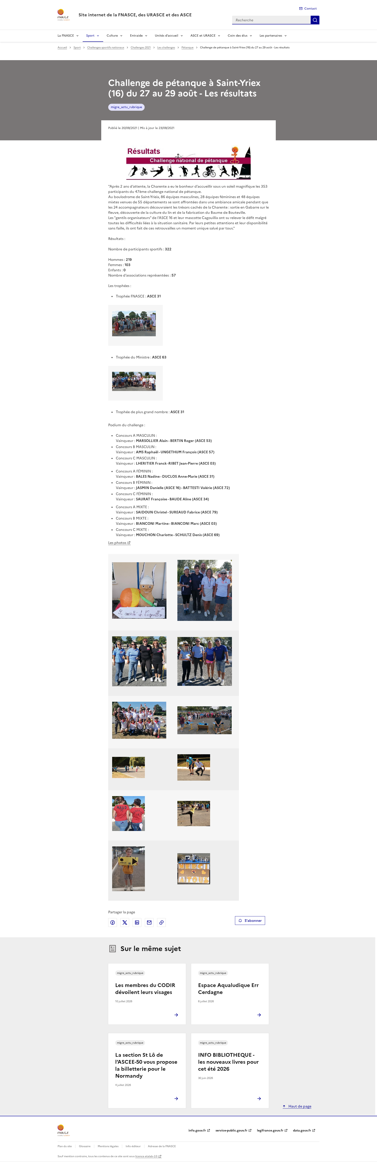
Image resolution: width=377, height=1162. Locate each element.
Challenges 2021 (141, 47)
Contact (310, 8)
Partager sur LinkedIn (137, 922)
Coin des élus (237, 35)
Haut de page (299, 1106)
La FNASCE (66, 35)
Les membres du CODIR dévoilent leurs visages (145, 988)
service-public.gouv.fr (231, 1130)
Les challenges (166, 47)
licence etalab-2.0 (146, 1156)
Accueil (62, 47)
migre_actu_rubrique (126, 107)
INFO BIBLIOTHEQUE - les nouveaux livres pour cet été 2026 (228, 1062)
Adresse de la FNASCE (162, 1146)
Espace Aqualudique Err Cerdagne (228, 988)
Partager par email (149, 922)
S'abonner (253, 920)
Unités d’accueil (166, 35)
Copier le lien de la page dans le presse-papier (161, 922)
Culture (112, 35)
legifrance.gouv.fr (270, 1130)
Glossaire (85, 1146)
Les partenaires (271, 35)
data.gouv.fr (302, 1130)
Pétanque (188, 47)
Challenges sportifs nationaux (105, 47)
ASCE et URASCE (203, 35)
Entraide (136, 35)
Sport (90, 35)
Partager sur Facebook (112, 922)
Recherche (315, 20)
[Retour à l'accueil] (64, 1130)
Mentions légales (108, 1146)
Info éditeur (133, 1146)
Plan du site (65, 1146)
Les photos (117, 542)
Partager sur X (124, 922)
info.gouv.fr (197, 1130)
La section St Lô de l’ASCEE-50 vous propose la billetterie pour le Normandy (146, 1065)
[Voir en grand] (188, 162)
